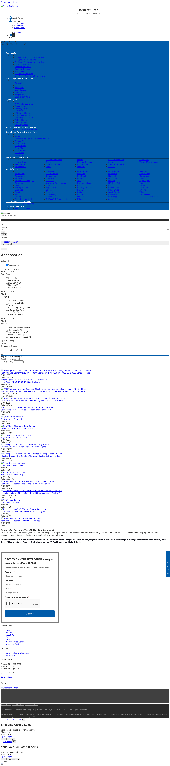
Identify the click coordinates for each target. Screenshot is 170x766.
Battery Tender (21, 187)
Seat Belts (19, 87)
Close (4, 739)
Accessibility (29, 705)
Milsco (80, 199)
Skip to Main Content (10, 2)
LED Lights (20, 111)
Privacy (8, 705)
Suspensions (20, 94)
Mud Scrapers (83, 164)
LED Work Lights (22, 113)
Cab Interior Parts (13, 132)
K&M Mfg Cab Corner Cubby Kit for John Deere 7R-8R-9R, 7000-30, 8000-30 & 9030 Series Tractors (45, 373)
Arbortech (19, 178)
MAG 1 (80, 194)
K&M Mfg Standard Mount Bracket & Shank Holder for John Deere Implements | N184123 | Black (43, 391)
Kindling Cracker (84, 187)
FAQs (8, 630)
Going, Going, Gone (21, 307)
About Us (10, 635)
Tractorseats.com (11, 242)
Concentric (51, 176)
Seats (8, 53)
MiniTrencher (114, 171)
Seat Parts (19, 92)
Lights (8, 99)
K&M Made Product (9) (18, 332)
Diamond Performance (56, 183)
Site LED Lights (21, 122)
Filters (4, 249)
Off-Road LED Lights (24, 118)
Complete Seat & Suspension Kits (29, 57)
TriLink (142, 185)
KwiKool (80, 192)
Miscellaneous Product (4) (19, 337)
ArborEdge (20, 176)
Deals (48, 162)
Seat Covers (20, 90)
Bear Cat (19, 190)
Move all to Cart (13, 759)
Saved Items (19, 27)
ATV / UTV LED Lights (24, 104)
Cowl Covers (20, 143)
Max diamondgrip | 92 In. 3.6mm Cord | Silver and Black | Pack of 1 (30, 493)
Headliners (19, 152)
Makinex (81, 197)
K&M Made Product (85, 183)
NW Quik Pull (114, 183)
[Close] (23, 719)
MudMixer (112, 173)
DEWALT (50, 180)
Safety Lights (21, 120)
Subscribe (30, 614)
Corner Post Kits (22, 141)
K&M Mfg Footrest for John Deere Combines (20, 521)
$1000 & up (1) (14, 287)
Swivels (111, 166)
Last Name (9, 580)
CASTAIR (50, 171)
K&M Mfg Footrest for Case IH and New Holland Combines (26, 484)
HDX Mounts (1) (15, 330)
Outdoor (81, 166)
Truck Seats (20, 71)
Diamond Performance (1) (19, 328)
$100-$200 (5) (14, 283)
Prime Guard (113, 190)
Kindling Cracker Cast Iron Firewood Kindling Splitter (24, 447)
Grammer (50, 197)
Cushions (19, 85)
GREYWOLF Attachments (57, 199)
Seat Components (13, 78)
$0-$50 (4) (13, 278)
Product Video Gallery (15, 642)
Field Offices (20, 146)
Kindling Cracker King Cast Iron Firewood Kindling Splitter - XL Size (30, 456)
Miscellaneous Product (149, 197)
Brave (17, 194)
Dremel (49, 185)
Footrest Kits (20, 150)
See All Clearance (22, 208)
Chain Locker (52, 173)
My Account (19, 23)
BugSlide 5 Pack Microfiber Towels (16, 437)
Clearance (10, 206)
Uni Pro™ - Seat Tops (24, 73)
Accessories (20, 164)
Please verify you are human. (17, 597)
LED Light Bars (21, 108)
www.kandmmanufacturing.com (19, 653)
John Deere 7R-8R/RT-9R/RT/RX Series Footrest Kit (23, 382)
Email (8, 589)
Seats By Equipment (24, 69)
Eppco (49, 190)
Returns (9, 632)
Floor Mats (19, 148)
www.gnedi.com (13, 655)
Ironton (80, 178)
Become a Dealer (13, 644)
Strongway (144, 176)
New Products (12, 201)
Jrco (79, 180)
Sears (110, 199)
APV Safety (20, 173)
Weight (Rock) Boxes (148, 162)
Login (18, 32)
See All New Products (24, 204)
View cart (7, 741)
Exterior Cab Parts (54, 164)
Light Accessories (23, 115)
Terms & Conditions (18, 705)
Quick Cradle (114, 192)
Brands (9, 169)
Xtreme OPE (144, 194)
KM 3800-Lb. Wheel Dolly (12, 474)
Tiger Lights (144, 180)
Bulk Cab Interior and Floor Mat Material (32, 139)
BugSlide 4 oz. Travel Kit (11, 419)
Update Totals (7, 737)
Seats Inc (143, 171)
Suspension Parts (22, 97)
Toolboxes (144, 160)
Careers (9, 637)
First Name (10, 572)
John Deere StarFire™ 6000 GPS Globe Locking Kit (23, 511)
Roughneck (113, 197)
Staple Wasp (144, 173)
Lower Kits (19, 155)
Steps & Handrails (13, 127)
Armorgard (20, 183)
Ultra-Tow (143, 187)
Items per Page (7, 361)
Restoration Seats (23, 67)
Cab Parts (17, 312)
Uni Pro (142, 190)
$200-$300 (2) (14, 285)
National (112, 176)
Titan (141, 183)
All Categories (12, 157)
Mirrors (80, 160)
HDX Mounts (82, 171)
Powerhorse (113, 187)
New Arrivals (20, 162)
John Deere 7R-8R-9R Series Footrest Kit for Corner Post (26, 410)
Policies (3, 705)
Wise (141, 192)
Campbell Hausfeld (23, 199)
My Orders (18, 25)
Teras (141, 178)
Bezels (18, 136)
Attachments (20, 166)
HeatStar (81, 173)
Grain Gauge (51, 194)
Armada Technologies (24, 180)
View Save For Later (12, 719)
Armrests (19, 83)
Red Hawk (112, 194)
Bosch (17, 192)
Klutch (80, 190)
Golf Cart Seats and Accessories (29, 62)
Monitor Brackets (84, 162)
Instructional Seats (23, 64)
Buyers (18, 197)
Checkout (11, 739)
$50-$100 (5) (14, 280)
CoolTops (50, 178)
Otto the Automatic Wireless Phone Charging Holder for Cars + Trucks (32, 400)
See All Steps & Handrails (26, 129)
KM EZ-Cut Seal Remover (12, 465)
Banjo (17, 185)
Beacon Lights (21, 106)
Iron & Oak (81, 176)
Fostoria (49, 192)
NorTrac (111, 180)
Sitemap (35, 705)
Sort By (4, 359)
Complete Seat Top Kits (25, 60)
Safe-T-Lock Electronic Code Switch (17, 428)
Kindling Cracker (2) (17, 334)
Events (8, 639)
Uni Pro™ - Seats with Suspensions (30, 76)
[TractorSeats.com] (9, 6)
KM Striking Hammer (10, 502)
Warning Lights (21, 125)
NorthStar (112, 178)
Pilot (110, 185)
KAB (79, 185)
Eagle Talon (51, 187)
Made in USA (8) (15, 350)
